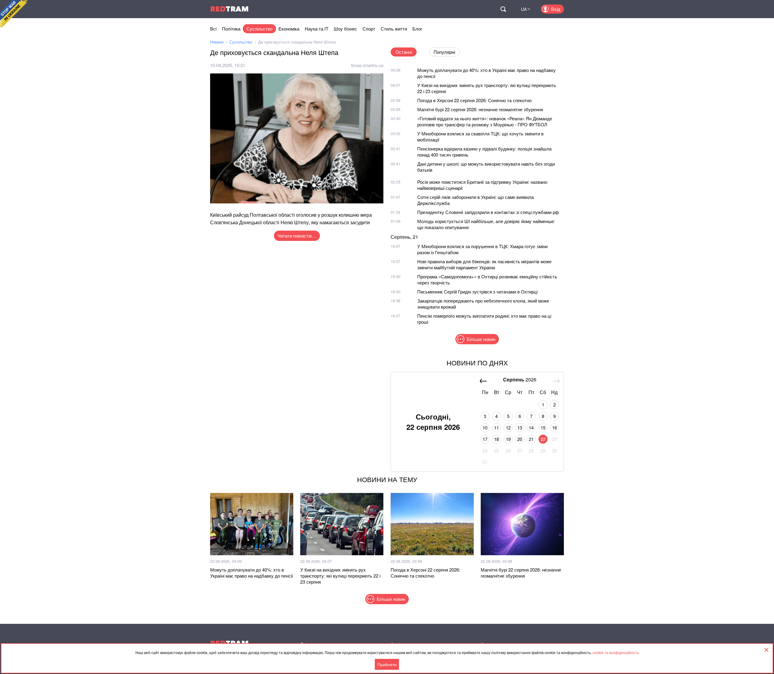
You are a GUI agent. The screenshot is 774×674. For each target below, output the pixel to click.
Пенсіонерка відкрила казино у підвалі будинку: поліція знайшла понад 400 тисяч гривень (484, 151)
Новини (216, 42)
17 (485, 439)
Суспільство (259, 28)
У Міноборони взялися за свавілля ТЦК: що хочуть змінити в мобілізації (480, 136)
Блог (417, 28)
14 (531, 427)
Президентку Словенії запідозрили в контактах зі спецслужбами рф (488, 212)
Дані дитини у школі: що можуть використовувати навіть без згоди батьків (486, 166)
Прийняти (387, 664)
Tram (229, 9)
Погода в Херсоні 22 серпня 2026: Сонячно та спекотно (474, 100)
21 (531, 439)
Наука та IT (316, 28)
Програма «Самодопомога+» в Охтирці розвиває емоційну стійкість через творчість (487, 279)
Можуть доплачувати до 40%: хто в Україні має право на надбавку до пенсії (486, 73)
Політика (231, 28)
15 (543, 427)
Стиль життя (394, 28)
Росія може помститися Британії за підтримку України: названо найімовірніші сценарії (482, 185)
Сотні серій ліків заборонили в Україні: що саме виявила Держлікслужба (475, 200)
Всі (213, 28)
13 (519, 427)
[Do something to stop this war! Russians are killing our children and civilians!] (13, 13)
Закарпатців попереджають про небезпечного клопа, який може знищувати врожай (483, 303)
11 (496, 427)
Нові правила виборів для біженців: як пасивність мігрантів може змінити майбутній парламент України (484, 264)
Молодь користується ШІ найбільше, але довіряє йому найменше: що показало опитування (486, 224)
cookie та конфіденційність (616, 652)
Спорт (369, 28)
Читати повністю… (297, 235)
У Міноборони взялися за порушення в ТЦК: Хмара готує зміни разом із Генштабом (482, 249)
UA (524, 9)
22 (543, 439)
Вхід (555, 9)
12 (508, 427)
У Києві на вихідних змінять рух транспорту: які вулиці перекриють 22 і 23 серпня (486, 88)
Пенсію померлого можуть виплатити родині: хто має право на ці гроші (484, 319)
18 (496, 439)
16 (554, 427)
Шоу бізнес (345, 28)
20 (519, 439)
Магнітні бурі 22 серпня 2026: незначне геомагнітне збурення (480, 109)
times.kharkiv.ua (367, 65)
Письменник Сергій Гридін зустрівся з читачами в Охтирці (477, 291)
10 (485, 427)
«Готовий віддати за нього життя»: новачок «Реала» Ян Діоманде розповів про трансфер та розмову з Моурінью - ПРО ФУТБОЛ (484, 121)
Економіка (288, 28)
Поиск (503, 9)
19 (508, 439)
